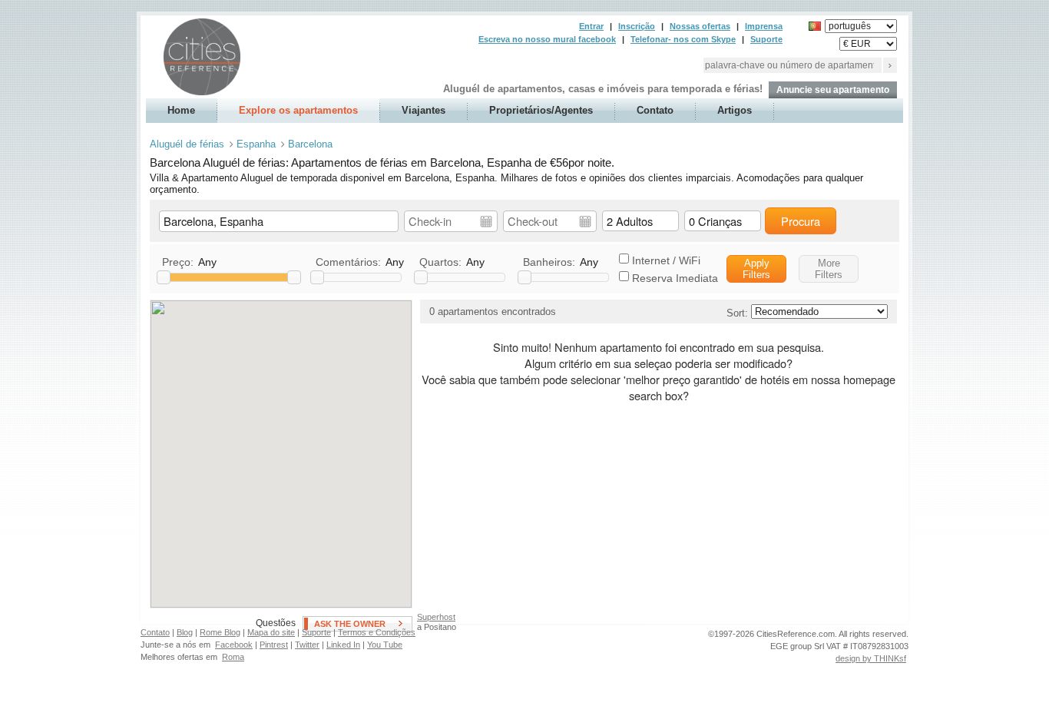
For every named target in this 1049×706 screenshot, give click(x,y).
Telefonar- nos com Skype (683, 39)
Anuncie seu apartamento (832, 90)
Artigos (734, 110)
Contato (655, 110)
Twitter (307, 644)
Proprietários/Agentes (541, 110)
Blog (185, 632)
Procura (800, 221)
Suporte (766, 39)
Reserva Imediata (675, 278)
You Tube (384, 644)
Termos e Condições (376, 632)
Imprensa (764, 26)
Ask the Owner (350, 623)
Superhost (436, 616)
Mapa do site (271, 632)
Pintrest (274, 644)
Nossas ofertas (700, 26)
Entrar (591, 26)
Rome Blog (220, 632)
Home (181, 110)
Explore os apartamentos (298, 110)
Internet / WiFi (666, 260)
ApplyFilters (756, 268)
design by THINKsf (871, 658)
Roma (233, 656)
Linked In (343, 644)
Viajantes (423, 110)
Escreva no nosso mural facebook (547, 39)
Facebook (234, 644)
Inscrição (636, 26)
